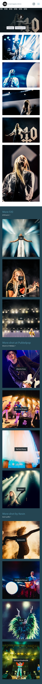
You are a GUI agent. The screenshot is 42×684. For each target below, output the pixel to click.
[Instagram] (34, 4)
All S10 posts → (6, 215)
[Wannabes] (4, 4)
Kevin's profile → (6, 517)
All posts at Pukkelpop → (9, 346)
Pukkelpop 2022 (20, 28)
